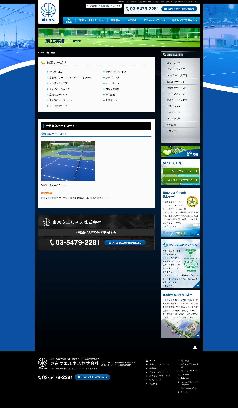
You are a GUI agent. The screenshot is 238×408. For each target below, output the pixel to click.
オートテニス (112, 83)
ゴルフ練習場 (112, 89)
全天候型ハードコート (60, 100)
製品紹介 (153, 384)
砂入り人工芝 (56, 72)
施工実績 (185, 360)
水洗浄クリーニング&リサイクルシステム (70, 77)
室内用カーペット (58, 94)
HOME (41, 52)
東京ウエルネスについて (160, 364)
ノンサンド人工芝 (58, 83)
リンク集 (116, 6)
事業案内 (153, 368)
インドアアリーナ (58, 106)
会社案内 (93, 6)
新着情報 (105, 6)
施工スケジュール (189, 370)
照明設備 (110, 94)
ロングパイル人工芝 (59, 89)
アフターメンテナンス (159, 372)
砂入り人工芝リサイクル (160, 376)
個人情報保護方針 (189, 388)
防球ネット (111, 100)
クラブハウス (112, 77)
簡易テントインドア (116, 72)
